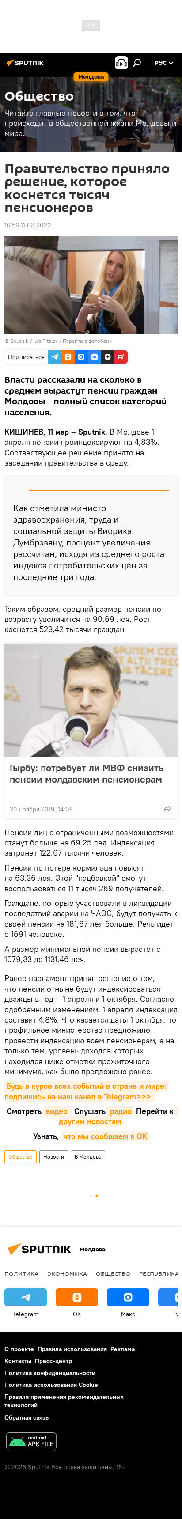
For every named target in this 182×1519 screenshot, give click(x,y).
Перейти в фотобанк (87, 340)
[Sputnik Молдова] (26, 66)
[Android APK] (31, 1442)
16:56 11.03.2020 (27, 225)
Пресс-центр (53, 1361)
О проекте (19, 1349)
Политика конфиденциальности (49, 1373)
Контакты (17, 1361)
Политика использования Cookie (51, 1385)
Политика (21, 1273)
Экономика (67, 1273)
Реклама (122, 1349)
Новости (53, 1156)
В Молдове (88, 1156)
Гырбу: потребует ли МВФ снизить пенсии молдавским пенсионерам (86, 773)
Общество (20, 1156)
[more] (167, 808)
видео (58, 1111)
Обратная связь (26, 1417)
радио (120, 1111)
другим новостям (118, 1116)
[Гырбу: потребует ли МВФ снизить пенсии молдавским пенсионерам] (91, 700)
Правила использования (72, 1349)
